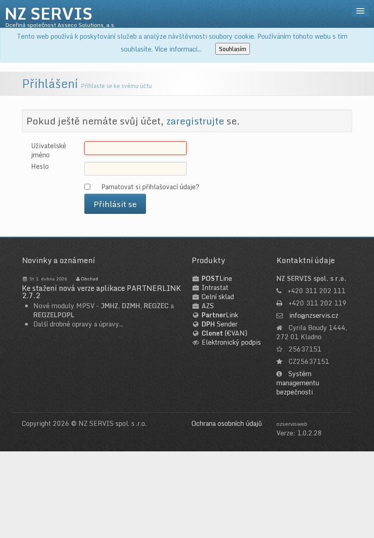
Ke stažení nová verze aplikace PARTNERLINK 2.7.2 (101, 291)
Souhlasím (232, 48)
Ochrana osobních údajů (227, 423)
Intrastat (215, 287)
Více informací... (178, 49)
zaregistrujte (195, 121)
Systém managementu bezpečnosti (297, 382)
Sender (220, 324)
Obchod (89, 278)
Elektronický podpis (231, 342)
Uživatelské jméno (48, 150)
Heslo (40, 166)
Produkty (208, 260)
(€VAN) (224, 333)
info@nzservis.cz (313, 315)
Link (220, 315)
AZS (208, 305)
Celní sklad (218, 296)
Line (217, 278)
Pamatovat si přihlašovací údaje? (150, 186)
